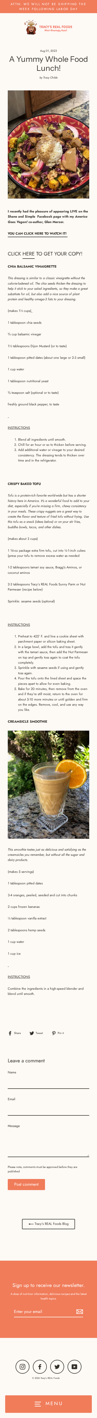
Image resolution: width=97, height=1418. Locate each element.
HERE (29, 253)
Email (11, 1099)
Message (14, 1125)
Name (12, 1072)
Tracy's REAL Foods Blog (51, 1223)
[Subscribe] (79, 1312)
